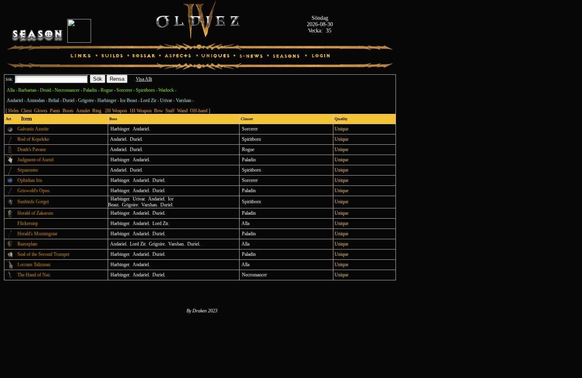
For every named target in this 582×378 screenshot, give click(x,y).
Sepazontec (27, 170)
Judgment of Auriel (35, 160)
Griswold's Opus (33, 190)
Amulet (83, 110)
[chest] (10, 247)
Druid (45, 90)
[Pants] (10, 153)
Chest (26, 110)
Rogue (107, 90)
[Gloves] (10, 278)
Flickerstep (27, 223)
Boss (112, 119)
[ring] (10, 258)
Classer (246, 119)
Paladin (90, 90)
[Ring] (10, 132)
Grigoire (86, 100)
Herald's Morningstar (37, 233)
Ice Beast (128, 100)
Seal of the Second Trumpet (43, 254)
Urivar (166, 100)
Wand (182, 110)
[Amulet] (10, 184)
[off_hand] (10, 216)
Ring (96, 110)
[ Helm (12, 110)
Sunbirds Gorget (33, 201)
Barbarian (27, 90)
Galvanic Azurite (33, 129)
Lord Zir (148, 100)
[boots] (10, 227)
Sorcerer (124, 90)
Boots (68, 110)
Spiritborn (145, 90)
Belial (53, 100)
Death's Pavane (31, 149)
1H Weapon (140, 110)
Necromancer (67, 90)
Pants (55, 110)
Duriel (68, 100)
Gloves (41, 110)
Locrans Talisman (33, 264)
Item (24, 119)
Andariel (15, 100)
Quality (340, 119)
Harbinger (106, 100)
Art (7, 119)
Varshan (183, 100)
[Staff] (10, 143)
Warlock (166, 90)
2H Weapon (116, 110)
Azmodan (36, 100)
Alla (11, 90)
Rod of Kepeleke (33, 139)
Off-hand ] (200, 110)
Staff (170, 110)
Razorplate (27, 244)
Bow (158, 110)
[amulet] (10, 163)
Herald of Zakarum (35, 213)
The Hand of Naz (33, 275)
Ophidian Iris (29, 180)
